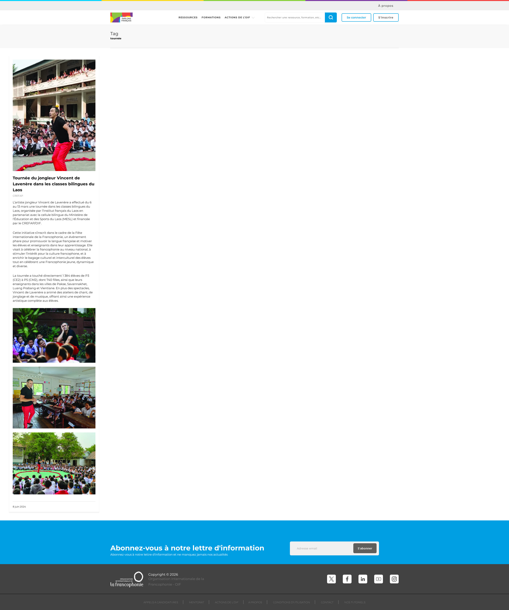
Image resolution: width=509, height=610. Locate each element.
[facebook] (347, 579)
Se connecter (356, 17)
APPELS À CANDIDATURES (161, 602)
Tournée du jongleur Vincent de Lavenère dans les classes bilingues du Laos (53, 184)
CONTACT (327, 602)
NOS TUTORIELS (354, 602)
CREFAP (18, 195)
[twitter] (331, 579)
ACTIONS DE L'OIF (226, 602)
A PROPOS (255, 602)
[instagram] (394, 579)
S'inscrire (385, 17)
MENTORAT (196, 602)
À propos (385, 5)
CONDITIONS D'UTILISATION (291, 602)
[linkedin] (362, 579)
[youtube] (378, 579)
